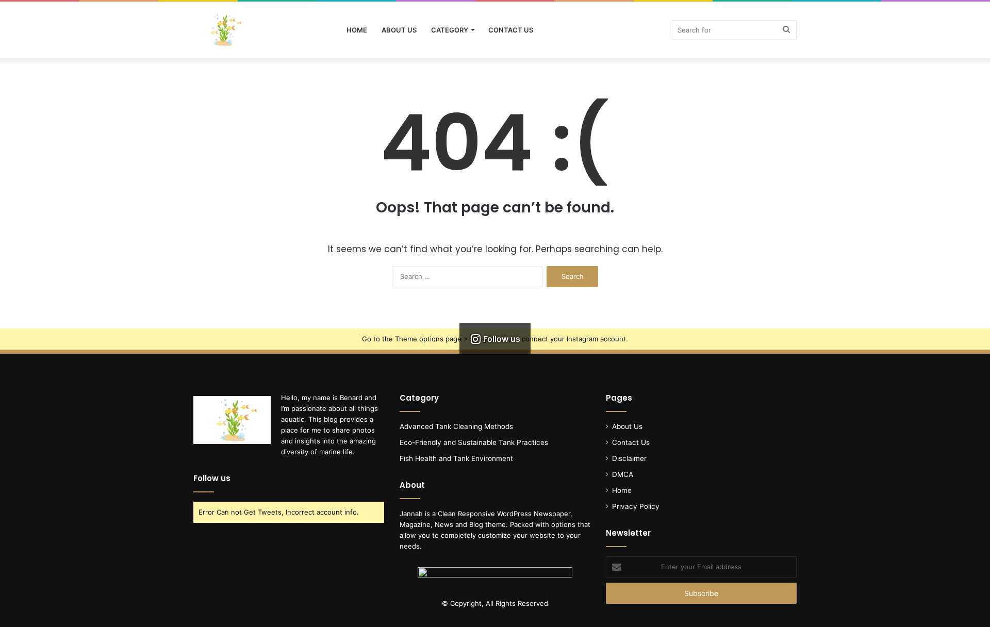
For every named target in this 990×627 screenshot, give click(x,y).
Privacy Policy (635, 506)
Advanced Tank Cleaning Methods (456, 426)
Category (449, 30)
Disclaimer (629, 458)
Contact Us (510, 30)
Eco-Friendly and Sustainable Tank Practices (474, 442)
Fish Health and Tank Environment (456, 458)
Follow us (211, 478)
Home (356, 30)
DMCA (622, 474)
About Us (399, 30)
